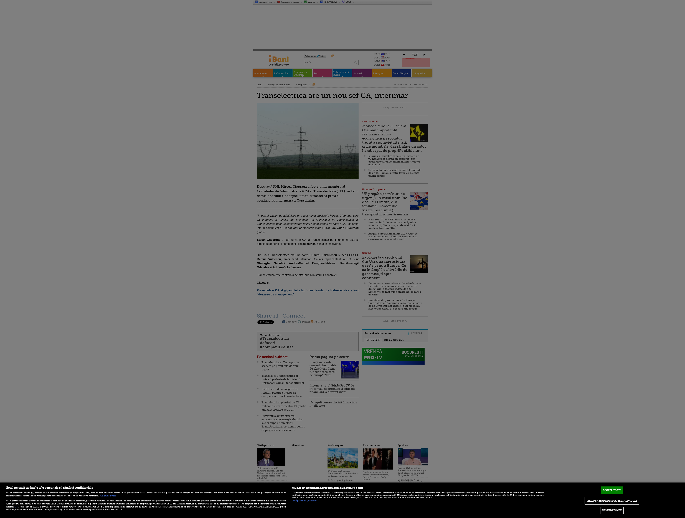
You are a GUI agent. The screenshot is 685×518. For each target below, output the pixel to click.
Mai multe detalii (108, 496)
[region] (342, 500)
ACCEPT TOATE (612, 490)
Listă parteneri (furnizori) (304, 500)
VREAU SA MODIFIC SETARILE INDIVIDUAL (612, 500)
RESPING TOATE (612, 510)
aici (16, 507)
